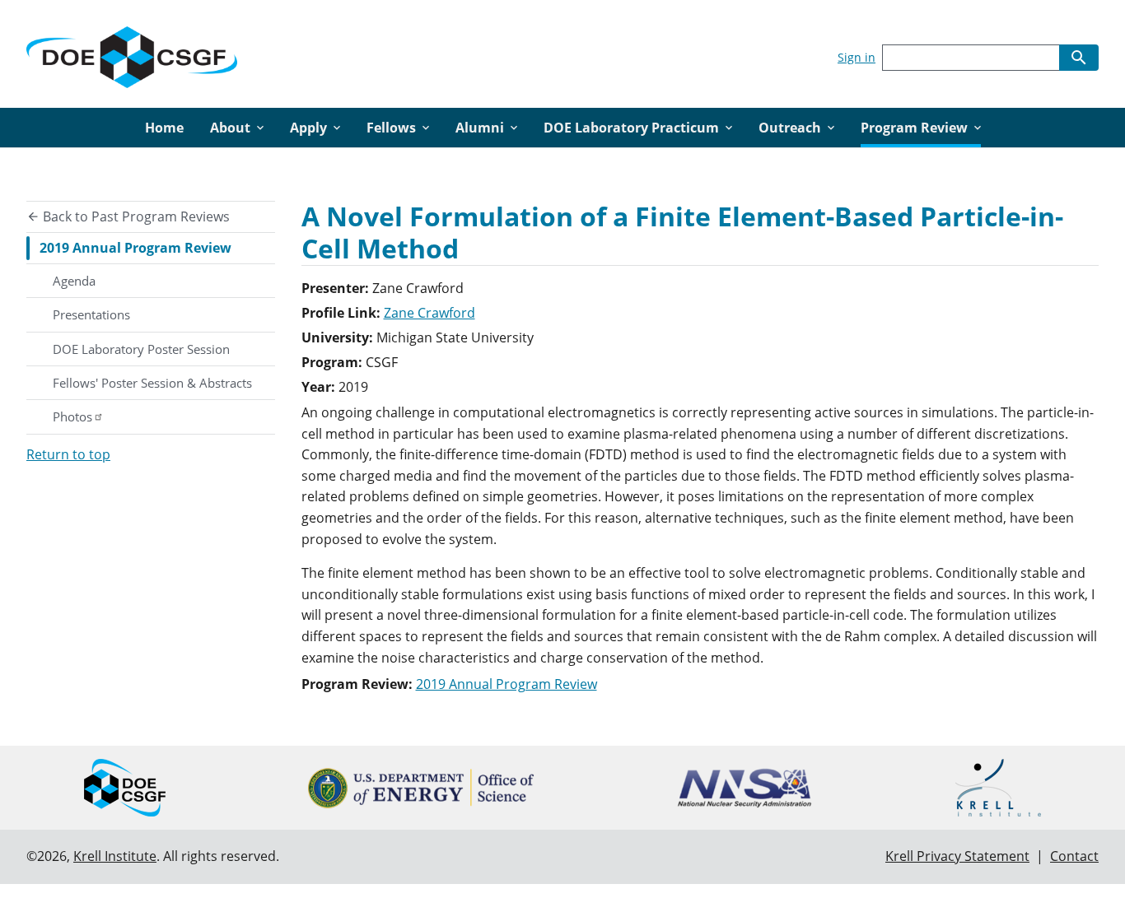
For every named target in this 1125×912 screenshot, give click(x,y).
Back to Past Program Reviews (135, 216)
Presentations (91, 314)
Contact (1074, 856)
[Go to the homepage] (131, 53)
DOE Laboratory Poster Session (141, 349)
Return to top (68, 454)
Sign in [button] (856, 57)
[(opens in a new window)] (421, 788)
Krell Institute (114, 856)
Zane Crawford (429, 313)
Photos (72, 416)
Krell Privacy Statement (957, 856)
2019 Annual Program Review (135, 248)
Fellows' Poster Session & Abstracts (152, 383)
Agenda (74, 280)
